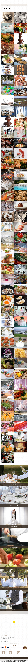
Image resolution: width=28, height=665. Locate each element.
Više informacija (11, 663)
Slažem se (17, 663)
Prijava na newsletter (14, 643)
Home (4, 5)
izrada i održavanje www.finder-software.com (14, 657)
